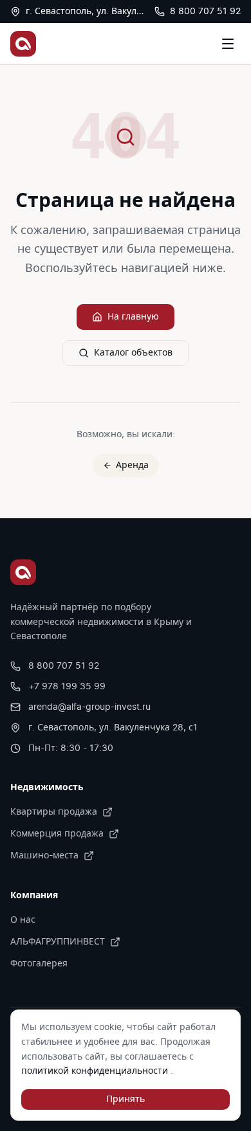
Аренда (132, 465)
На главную (133, 316)
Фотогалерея (39, 963)
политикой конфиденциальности (96, 1071)
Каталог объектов (133, 352)
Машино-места (44, 855)
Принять (125, 1099)
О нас (22, 920)
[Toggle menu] (228, 44)
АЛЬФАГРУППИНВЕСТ (57, 941)
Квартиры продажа (53, 812)
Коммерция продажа (57, 833)
